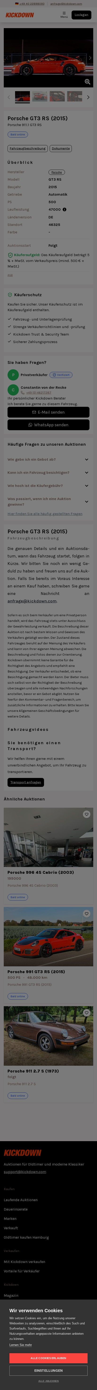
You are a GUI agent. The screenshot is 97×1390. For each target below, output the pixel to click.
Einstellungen (48, 1370)
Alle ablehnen (48, 1381)
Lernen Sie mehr (20, 1345)
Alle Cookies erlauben (48, 1358)
